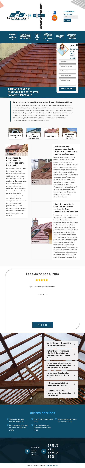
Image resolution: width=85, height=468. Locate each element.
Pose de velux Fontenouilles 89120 (43, 420)
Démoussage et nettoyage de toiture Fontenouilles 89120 (18, 427)
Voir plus (42, 325)
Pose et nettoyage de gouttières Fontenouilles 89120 (42, 427)
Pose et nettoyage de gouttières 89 (47, 36)
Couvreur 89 (59, 37)
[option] (16, 133)
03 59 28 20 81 (40, 9)
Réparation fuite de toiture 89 (71, 37)
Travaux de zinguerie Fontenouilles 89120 (16, 420)
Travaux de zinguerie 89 (12, 37)
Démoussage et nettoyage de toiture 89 (25, 37)
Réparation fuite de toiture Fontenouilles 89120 (67, 420)
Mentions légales (52, 465)
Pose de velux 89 (37, 37)
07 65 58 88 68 (40, 23)
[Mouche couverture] (19, 15)
